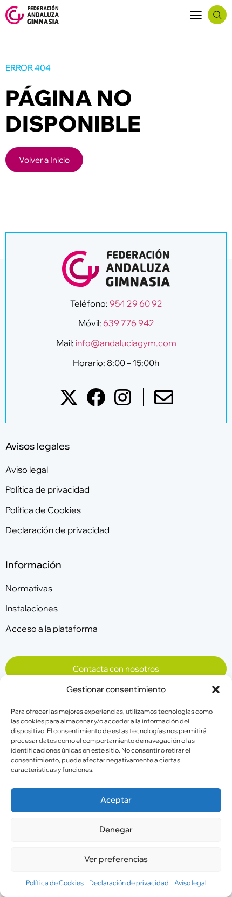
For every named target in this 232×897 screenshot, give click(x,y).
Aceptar (116, 800)
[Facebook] (95, 397)
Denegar (116, 829)
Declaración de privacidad (129, 883)
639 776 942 (128, 323)
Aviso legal (190, 883)
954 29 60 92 (136, 303)
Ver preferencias (116, 859)
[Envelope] (163, 397)
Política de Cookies (55, 883)
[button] (215, 689)
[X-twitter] (68, 397)
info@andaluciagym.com (125, 342)
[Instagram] (122, 397)
